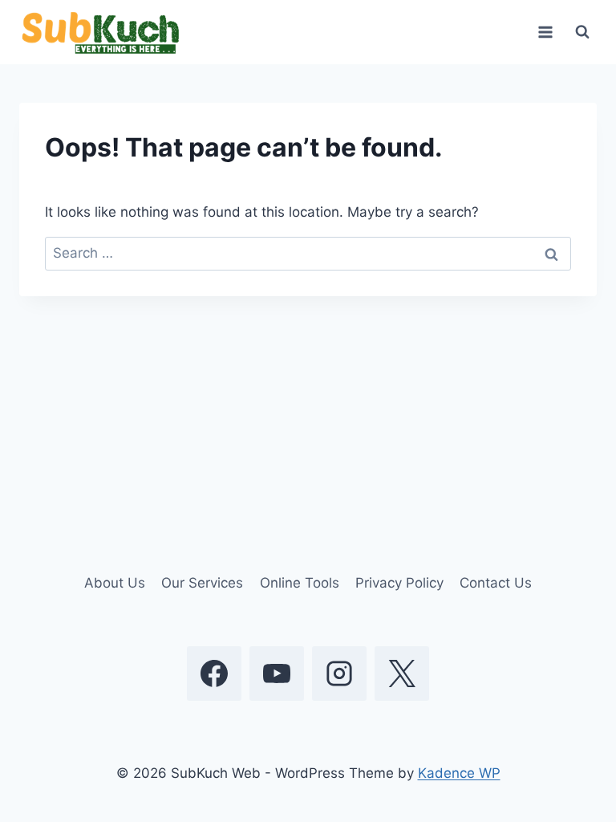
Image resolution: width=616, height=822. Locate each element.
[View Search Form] (582, 32)
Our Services (202, 583)
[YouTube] (276, 673)
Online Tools (299, 583)
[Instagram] (339, 673)
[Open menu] (545, 31)
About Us (114, 583)
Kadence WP (459, 773)
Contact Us (496, 583)
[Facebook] (214, 673)
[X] (402, 673)
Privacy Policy (399, 583)
